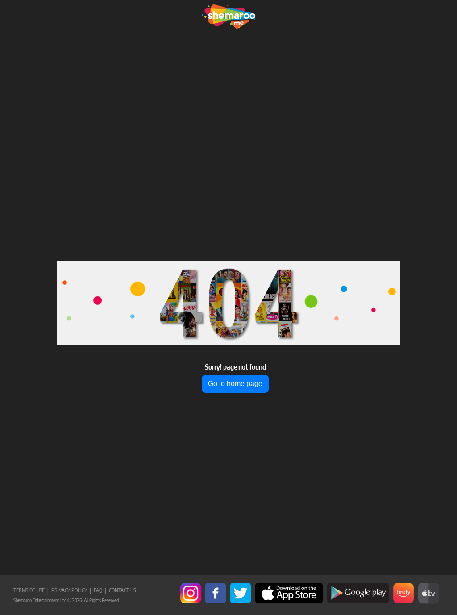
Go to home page (235, 383)
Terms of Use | (31, 590)
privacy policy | (70, 590)
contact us (121, 590)
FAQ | (98, 590)
